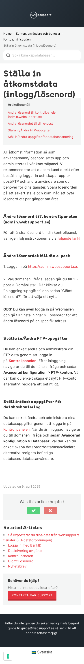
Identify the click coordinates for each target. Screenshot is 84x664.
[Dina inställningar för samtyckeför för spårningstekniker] (8, 656)
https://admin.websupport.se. (53, 266)
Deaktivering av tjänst (25, 551)
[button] (33, 510)
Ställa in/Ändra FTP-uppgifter (29, 130)
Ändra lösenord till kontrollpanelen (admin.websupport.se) (32, 114)
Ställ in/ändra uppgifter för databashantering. (41, 137)
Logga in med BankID (24, 545)
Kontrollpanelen (23, 360)
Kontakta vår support (32, 595)
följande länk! (69, 238)
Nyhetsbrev (17, 566)
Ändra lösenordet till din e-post (30, 123)
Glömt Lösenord (20, 561)
